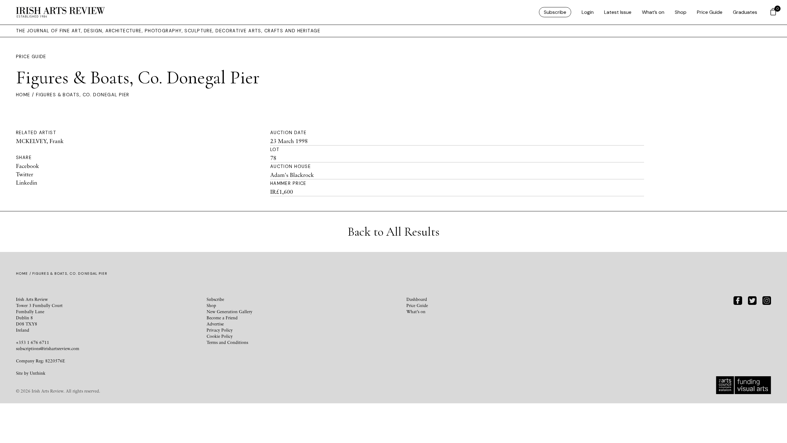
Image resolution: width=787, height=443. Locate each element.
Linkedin (26, 182)
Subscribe (555, 12)
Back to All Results (394, 231)
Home (23, 95)
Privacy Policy (220, 330)
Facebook (27, 165)
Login (588, 12)
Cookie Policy (220, 336)
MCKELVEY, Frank (40, 141)
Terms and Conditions (227, 342)
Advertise (215, 323)
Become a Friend (222, 317)
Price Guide (709, 12)
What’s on (653, 12)
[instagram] (766, 299)
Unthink (37, 373)
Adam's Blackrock (292, 174)
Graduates (745, 12)
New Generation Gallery (229, 311)
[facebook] (738, 299)
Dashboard (416, 299)
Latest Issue (617, 12)
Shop (680, 12)
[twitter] (752, 299)
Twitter (24, 174)
